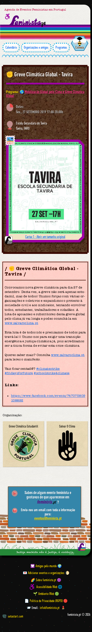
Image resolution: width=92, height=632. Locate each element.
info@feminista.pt (50, 608)
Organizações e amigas (36, 47)
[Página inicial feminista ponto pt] (27, 21)
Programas (61, 47)
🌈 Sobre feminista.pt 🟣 (46, 580)
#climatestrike (48, 369)
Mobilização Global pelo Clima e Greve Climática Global (45, 94)
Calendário (11, 47)
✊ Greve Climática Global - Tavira (39, 74)
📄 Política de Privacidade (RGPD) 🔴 (46, 601)
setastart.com (15, 616)
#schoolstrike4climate (51, 373)
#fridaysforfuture (19, 373)
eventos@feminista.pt (48, 518)
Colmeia (79, 47)
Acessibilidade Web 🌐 (49, 587)
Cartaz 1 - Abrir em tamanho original (45, 237)
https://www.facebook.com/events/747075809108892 (48, 398)
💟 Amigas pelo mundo (43, 566)
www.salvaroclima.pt (21, 323)
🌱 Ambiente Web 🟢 (46, 594)
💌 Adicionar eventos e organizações (43, 573)
